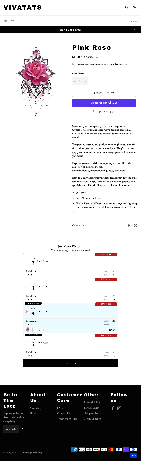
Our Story (36, 408)
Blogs (33, 413)
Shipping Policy (92, 413)
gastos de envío (84, 63)
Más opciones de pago (104, 111)
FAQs (60, 408)
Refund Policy (92, 402)
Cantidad (78, 73)
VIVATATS (22, 7)
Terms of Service (93, 418)
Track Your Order (67, 419)
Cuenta (134, 20)
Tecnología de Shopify (32, 452)
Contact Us (63, 413)
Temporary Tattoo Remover (113, 185)
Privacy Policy (91, 407)
